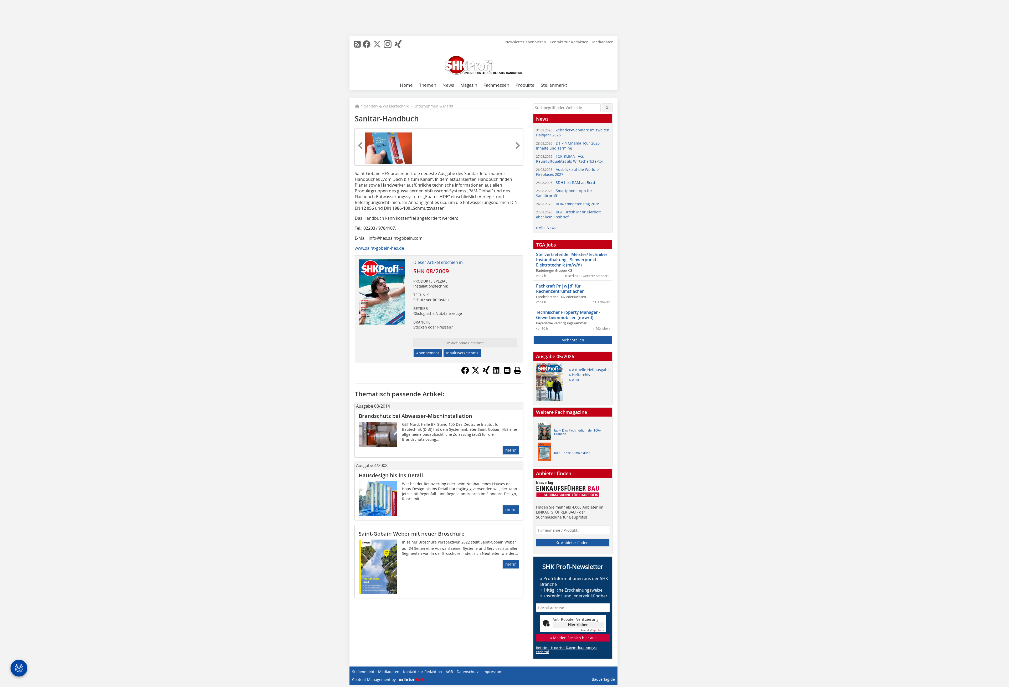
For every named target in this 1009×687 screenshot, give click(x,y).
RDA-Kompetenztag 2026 (567, 203)
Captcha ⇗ (592, 630)
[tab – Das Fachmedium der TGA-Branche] (546, 432)
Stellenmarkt (554, 85)
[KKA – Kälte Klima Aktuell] (546, 453)
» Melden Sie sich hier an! (573, 637)
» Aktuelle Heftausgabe (589, 369)
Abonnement (427, 352)
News (448, 85)
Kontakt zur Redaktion (569, 41)
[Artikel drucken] (517, 370)
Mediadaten (603, 41)
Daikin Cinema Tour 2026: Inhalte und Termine (568, 146)
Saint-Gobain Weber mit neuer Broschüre (412, 533)
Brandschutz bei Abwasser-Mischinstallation (415, 415)
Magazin (468, 85)
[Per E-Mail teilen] (507, 370)
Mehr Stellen (573, 339)
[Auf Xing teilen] (486, 372)
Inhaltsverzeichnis (462, 352)
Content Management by (374, 679)
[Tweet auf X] (475, 372)
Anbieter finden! (575, 542)
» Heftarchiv (579, 374)
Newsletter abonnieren (525, 41)
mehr (510, 450)
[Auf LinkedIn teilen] (496, 372)
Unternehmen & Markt (433, 106)
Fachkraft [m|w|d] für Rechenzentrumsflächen (560, 288)
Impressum (492, 671)
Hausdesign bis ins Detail (391, 475)
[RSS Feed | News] (357, 44)
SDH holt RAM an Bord (565, 182)
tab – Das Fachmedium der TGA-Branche (577, 432)
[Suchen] (607, 108)
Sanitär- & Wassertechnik (386, 106)
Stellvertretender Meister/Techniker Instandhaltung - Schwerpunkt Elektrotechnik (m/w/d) (572, 260)
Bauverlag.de (603, 679)
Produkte (525, 85)
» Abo (574, 379)
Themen (427, 85)
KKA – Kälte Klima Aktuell (572, 453)
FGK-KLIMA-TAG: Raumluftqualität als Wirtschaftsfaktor (569, 159)
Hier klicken (578, 624)
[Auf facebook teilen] (465, 372)
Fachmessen (496, 85)
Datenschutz (468, 671)
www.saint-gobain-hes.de (379, 248)
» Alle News (546, 227)
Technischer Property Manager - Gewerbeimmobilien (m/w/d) (568, 314)
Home (406, 85)
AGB (449, 671)
